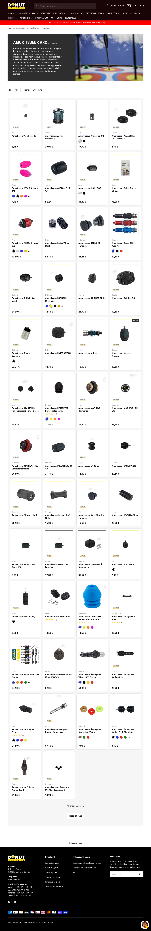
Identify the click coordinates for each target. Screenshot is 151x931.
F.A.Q (75, 872)
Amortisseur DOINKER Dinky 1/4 (91, 299)
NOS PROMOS (56, 18)
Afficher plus (75, 816)
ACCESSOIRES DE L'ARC (26, 13)
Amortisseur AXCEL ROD (89, 188)
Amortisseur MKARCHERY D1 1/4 (58, 467)
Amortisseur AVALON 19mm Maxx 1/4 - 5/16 (58, 676)
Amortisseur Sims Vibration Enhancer (91, 516)
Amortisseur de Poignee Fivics (23, 730)
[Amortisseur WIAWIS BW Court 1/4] (25, 544)
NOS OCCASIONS (41, 18)
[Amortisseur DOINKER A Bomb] (25, 278)
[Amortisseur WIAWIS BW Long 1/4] (59, 544)
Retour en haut (75, 843)
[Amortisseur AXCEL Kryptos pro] (25, 223)
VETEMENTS (25, 18)
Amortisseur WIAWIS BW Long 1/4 (56, 565)
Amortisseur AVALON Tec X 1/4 (58, 189)
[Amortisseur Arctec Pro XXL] (92, 116)
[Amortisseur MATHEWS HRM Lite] (125, 388)
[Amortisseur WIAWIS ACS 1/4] (125, 495)
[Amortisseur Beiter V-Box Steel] (59, 223)
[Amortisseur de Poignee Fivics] (25, 709)
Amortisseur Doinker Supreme (22, 354)
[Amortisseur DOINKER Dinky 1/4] (92, 278)
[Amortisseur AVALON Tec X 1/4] (59, 168)
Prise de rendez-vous (54, 886)
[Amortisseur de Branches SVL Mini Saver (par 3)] (59, 767)
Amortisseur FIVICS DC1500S (58, 353)
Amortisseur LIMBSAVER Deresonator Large (56, 409)
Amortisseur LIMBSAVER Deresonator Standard (89, 618)
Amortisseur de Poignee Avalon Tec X (23, 788)
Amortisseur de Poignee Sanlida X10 (123, 676)
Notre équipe (51, 872)
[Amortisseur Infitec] (92, 333)
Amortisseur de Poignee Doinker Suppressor (56, 730)
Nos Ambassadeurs (53, 877)
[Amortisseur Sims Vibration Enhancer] (92, 495)
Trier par (27, 90)
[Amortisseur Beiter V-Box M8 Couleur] (25, 654)
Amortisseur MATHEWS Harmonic (89, 409)
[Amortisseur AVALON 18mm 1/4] (25, 168)
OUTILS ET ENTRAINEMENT (91, 13)
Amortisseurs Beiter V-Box (57, 616)
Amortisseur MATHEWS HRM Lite (125, 409)
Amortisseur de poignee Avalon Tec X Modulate (123, 730)
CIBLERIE (11, 18)
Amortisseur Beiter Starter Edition (124, 189)
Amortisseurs (45, 28)
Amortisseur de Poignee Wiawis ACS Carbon (89, 676)
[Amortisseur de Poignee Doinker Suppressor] (59, 709)
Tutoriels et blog (52, 882)
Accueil (10, 28)
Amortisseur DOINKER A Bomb (23, 299)
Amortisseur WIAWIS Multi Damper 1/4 (90, 565)
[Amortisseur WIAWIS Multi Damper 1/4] (92, 544)
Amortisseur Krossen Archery (121, 354)
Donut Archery (18, 922)
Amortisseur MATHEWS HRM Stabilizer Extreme (25, 467)
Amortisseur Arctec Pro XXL (91, 136)
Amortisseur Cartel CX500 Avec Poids (124, 244)
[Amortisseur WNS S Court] (125, 544)
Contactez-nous (52, 863)
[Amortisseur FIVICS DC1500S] (59, 333)
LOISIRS (125, 13)
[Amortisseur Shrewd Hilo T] (25, 495)
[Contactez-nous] (128, 6)
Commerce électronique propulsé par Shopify (38, 922)
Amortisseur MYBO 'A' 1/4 (90, 466)
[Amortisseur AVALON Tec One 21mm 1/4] (125, 116)
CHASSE (137, 13)
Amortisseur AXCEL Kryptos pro (25, 244)
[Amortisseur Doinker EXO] (125, 278)
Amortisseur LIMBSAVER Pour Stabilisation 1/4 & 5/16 (25, 409)
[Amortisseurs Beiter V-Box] (59, 596)
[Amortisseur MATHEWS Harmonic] (92, 388)
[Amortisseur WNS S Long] (25, 596)
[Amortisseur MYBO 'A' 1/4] (92, 446)
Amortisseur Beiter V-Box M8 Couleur (25, 676)
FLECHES (72, 13)
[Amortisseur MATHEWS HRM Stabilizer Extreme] (25, 446)
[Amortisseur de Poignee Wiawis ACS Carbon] (92, 654)
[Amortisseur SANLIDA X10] (125, 446)
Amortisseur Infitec (87, 353)
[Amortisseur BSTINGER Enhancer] (92, 223)
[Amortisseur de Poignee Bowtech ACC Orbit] (92, 709)
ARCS (10, 13)
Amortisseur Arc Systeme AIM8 (123, 618)
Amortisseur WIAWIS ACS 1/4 (125, 515)
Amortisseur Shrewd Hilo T (24, 515)
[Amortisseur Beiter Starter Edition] (125, 168)
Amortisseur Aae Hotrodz (24, 136)
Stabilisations (34, 28)
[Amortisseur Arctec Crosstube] (59, 116)
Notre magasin (51, 867)
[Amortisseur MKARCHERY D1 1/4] (59, 446)
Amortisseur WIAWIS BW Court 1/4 (23, 565)
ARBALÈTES (112, 13)
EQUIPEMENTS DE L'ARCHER (52, 13)
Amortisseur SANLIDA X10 (124, 466)
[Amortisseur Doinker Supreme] (25, 333)
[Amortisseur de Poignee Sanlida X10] (125, 654)
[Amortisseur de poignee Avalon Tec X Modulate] (125, 709)
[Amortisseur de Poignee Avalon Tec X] (25, 767)
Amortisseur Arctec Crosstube (54, 137)
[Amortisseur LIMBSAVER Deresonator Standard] (92, 596)
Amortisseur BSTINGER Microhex (56, 299)
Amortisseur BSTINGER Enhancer (89, 244)
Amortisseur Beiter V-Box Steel (57, 244)
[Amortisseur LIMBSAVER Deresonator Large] (59, 388)
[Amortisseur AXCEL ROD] (92, 168)
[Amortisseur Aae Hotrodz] (25, 116)
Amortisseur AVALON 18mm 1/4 (25, 189)
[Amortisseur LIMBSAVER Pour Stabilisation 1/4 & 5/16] (25, 388)
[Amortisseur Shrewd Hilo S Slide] (59, 495)
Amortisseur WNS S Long (23, 616)
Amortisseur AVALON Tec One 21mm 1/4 (123, 137)
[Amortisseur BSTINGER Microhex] (59, 278)
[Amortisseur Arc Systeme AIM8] (125, 596)
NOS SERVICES (70, 18)
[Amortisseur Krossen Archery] (125, 333)
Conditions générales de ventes (87, 863)
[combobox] (65, 6)
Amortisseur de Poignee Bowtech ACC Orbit (89, 730)
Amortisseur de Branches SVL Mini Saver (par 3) (57, 788)
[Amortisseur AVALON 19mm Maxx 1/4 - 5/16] (59, 654)
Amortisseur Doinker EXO (124, 298)
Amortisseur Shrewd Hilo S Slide (57, 516)
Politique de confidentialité (84, 867)
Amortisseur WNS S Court (123, 564)
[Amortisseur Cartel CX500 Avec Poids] (125, 223)
